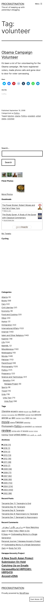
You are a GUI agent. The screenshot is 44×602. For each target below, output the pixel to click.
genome (37, 415)
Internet (5, 332)
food (32, 415)
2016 (6, 448)
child (38, 411)
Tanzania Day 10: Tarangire (13, 507)
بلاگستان (39, 435)
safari (18, 431)
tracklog (5, 435)
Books (4, 301)
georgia (5, 418)
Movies (5, 356)
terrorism (31, 431)
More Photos (7, 194)
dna (16, 415)
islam (27, 418)
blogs (30, 411)
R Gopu (5, 534)
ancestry (14, 411)
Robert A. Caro (7, 210)
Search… (5, 148)
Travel (4, 391)
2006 (7, 479)
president (31, 116)
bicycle (26, 411)
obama (17, 116)
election (11, 116)
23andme (6, 411)
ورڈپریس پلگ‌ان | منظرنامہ (12, 527)
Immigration (7, 325)
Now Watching (32, 527)
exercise (27, 415)
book (34, 411)
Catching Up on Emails (15, 565)
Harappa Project (11, 384)
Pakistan (5, 360)
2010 (6, 465)
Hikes (4, 318)
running (13, 431)
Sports (4, 387)
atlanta (21, 411)
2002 (7, 493)
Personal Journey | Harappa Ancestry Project (21, 541)
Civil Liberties (7, 307)
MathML (5, 346)
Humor (4, 321)
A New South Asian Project (17, 558)
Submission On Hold (14, 561)
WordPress (24, 593)
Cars (4, 304)
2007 (7, 476)
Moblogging (7, 353)
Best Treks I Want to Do (19, 531)
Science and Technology (12, 377)
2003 (8, 490)
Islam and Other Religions (13, 335)
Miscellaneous (8, 349)
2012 (7, 459)
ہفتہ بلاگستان (33, 435)
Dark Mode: (34, 599)
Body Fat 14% (15, 548)
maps (34, 418)
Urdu (4, 394)
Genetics (6, 380)
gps (10, 418)
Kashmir (5, 339)
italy (31, 418)
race (33, 426)
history (23, 418)
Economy (6, 311)
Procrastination (13, 3)
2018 (7, 445)
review (6, 430)
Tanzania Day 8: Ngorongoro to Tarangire (20, 514)
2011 (7, 462)
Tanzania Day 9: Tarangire (13, 510)
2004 (8, 486)
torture (36, 431)
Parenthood (7, 363)
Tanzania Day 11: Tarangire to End (16, 503)
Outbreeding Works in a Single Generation (22, 545)
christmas (4, 415)
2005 (7, 483)
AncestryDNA (10, 576)
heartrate (18, 418)
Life (3, 342)
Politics (17, 113)
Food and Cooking (9, 314)
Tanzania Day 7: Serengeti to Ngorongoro (20, 517)
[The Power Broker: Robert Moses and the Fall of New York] (40, 207)
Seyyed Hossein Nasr (9, 220)
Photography (7, 366)
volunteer (10, 119)
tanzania (25, 431)
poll (23, 426)
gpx (13, 418)
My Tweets (6, 233)
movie (6, 422)
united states (20, 434)
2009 (7, 469)
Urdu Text (7, 398)
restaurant (38, 426)
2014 (6, 452)
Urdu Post (8, 401)
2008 (7, 472)
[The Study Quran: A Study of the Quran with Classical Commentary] (40, 216)
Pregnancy (6, 373)
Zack (4, 531)
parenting (27, 422)
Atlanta (5, 297)
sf (21, 431)
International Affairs (10, 328)
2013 (7, 455)
